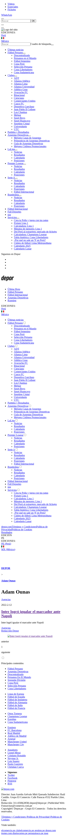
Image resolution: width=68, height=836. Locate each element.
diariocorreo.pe (20, 833)
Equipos (12, 727)
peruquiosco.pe (35, 833)
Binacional (19, 95)
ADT (16, 78)
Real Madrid (14, 733)
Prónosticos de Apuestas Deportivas (32, 140)
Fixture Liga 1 (21, 223)
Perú (3, 35)
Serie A (11, 177)
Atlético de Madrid (17, 736)
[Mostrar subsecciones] (24, 53)
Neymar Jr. (13, 758)
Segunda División (16, 680)
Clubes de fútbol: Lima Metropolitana (32, 243)
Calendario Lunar (22, 248)
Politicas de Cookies (22, 529)
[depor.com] (7, 283)
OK (33, 21)
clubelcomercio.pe (25, 830)
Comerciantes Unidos (24, 101)
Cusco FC (19, 103)
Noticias (18, 152)
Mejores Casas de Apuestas (27, 137)
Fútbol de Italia (15, 705)
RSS (10, 783)
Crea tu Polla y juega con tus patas (31, 220)
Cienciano (19, 98)
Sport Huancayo (22, 120)
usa (9, 214)
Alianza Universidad (24, 86)
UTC (16, 129)
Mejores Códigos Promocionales (30, 146)
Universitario (20, 126)
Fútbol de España (16, 696)
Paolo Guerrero (15, 764)
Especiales (13, 6)
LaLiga (11, 149)
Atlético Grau (21, 89)
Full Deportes (14, 211)
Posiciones (19, 160)
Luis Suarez (13, 761)
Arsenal (11, 738)
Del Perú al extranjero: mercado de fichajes (35, 231)
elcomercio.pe (8, 830)
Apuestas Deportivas (18, 135)
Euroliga (12, 719)
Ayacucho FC (21, 92)
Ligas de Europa (16, 694)
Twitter (11, 775)
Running (12, 300)
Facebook (12, 778)
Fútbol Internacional (24, 191)
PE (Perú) (6, 543)
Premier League (15, 163)
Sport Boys (19, 118)
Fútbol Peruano (15, 52)
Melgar (17, 115)
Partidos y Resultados (18, 132)
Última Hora (14, 289)
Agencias (6, 599)
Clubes (11, 75)
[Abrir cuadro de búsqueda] (2, 18)
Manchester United (17, 741)
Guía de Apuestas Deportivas (28, 143)
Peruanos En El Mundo (19, 677)
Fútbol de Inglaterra (17, 699)
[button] (34, 538)
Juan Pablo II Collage (24, 109)
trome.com (6, 833)
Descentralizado (22, 55)
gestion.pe (40, 830)
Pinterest (12, 780)
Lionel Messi (14, 752)
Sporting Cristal (22, 123)
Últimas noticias (16, 49)
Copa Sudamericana (24, 72)
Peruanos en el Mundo (25, 58)
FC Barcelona (15, 730)
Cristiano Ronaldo (17, 755)
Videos (11, 4)
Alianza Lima (21, 83)
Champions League (17, 716)
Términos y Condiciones (24, 526)
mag (46, 833)
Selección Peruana (23, 66)
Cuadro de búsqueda (41, 44)
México (5, 41)
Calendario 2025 (22, 245)
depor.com (6, 526)
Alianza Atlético (22, 81)
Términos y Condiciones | (14, 816)
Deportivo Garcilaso (24, 106)
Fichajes (12, 9)
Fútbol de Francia (16, 708)
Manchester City (16, 744)
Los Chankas (20, 112)
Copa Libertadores (23, 69)
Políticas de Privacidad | (39, 816)
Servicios (12, 217)
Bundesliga (13, 194)
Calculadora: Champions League (30, 234)
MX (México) (8, 549)
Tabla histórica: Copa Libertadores (31, 237)
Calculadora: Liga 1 (24, 226)
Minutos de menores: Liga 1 (28, 228)
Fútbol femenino (22, 61)
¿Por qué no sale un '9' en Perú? (30, 240)
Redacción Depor (10, 630)
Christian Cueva (16, 767)
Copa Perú (19, 64)
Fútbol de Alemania (17, 702)
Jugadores (13, 749)
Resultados (19, 155)
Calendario (19, 157)
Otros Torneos (15, 713)
